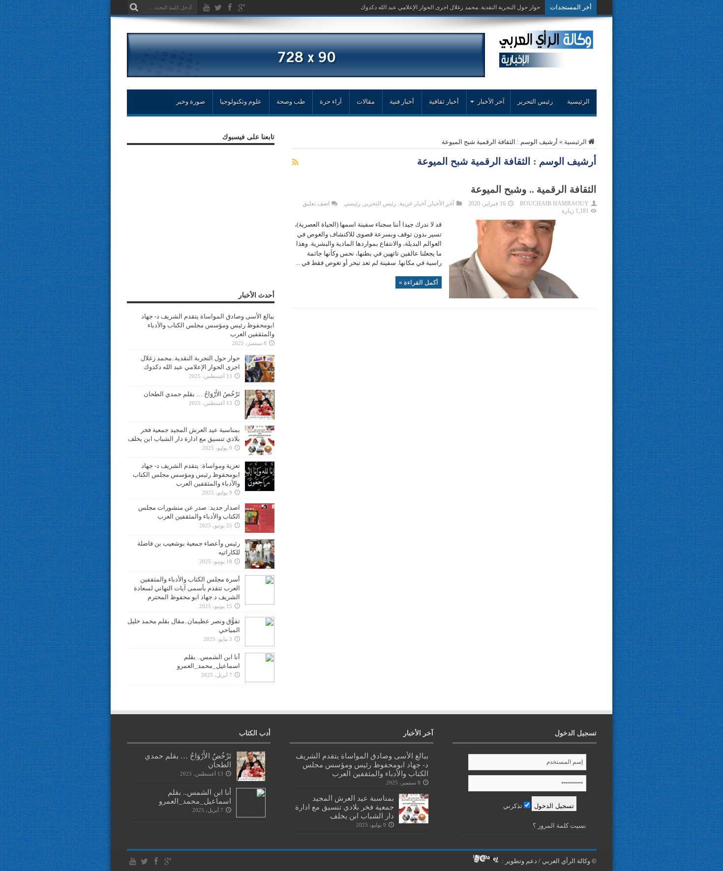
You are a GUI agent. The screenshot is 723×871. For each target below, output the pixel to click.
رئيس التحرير (535, 101)
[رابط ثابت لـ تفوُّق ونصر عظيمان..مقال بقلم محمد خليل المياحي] (259, 644)
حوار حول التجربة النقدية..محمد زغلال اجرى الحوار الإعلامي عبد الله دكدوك (450, 7)
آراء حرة (331, 101)
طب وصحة (290, 101)
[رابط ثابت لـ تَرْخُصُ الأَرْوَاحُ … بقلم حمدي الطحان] (259, 417)
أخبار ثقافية (444, 101)
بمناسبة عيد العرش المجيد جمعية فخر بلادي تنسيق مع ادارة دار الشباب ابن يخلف (344, 807)
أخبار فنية (402, 101)
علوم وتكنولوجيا (241, 101)
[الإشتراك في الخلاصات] (296, 162)
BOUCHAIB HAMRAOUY (554, 203)
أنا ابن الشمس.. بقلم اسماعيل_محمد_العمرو (195, 796)
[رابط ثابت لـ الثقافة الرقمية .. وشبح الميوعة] (523, 296)
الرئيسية (578, 101)
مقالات (366, 101)
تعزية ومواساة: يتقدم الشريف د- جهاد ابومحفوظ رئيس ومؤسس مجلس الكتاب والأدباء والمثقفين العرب (186, 474)
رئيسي (352, 203)
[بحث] (134, 7)
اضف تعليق (316, 203)
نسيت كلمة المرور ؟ (559, 825)
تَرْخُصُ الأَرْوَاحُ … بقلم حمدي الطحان (192, 394)
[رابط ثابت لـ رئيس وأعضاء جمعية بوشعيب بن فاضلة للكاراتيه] (259, 566)
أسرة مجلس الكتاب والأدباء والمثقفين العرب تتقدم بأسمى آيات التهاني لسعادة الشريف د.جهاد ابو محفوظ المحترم (187, 588)
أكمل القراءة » (418, 282)
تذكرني (513, 806)
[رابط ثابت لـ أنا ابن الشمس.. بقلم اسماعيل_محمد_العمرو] (259, 680)
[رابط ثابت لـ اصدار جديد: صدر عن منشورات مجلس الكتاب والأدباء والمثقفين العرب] (259, 530)
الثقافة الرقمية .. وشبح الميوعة (534, 189)
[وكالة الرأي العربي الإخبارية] (546, 63)
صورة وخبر (190, 101)
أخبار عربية (412, 203)
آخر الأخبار (441, 203)
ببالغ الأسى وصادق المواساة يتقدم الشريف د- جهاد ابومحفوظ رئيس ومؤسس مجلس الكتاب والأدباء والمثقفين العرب (207, 325)
